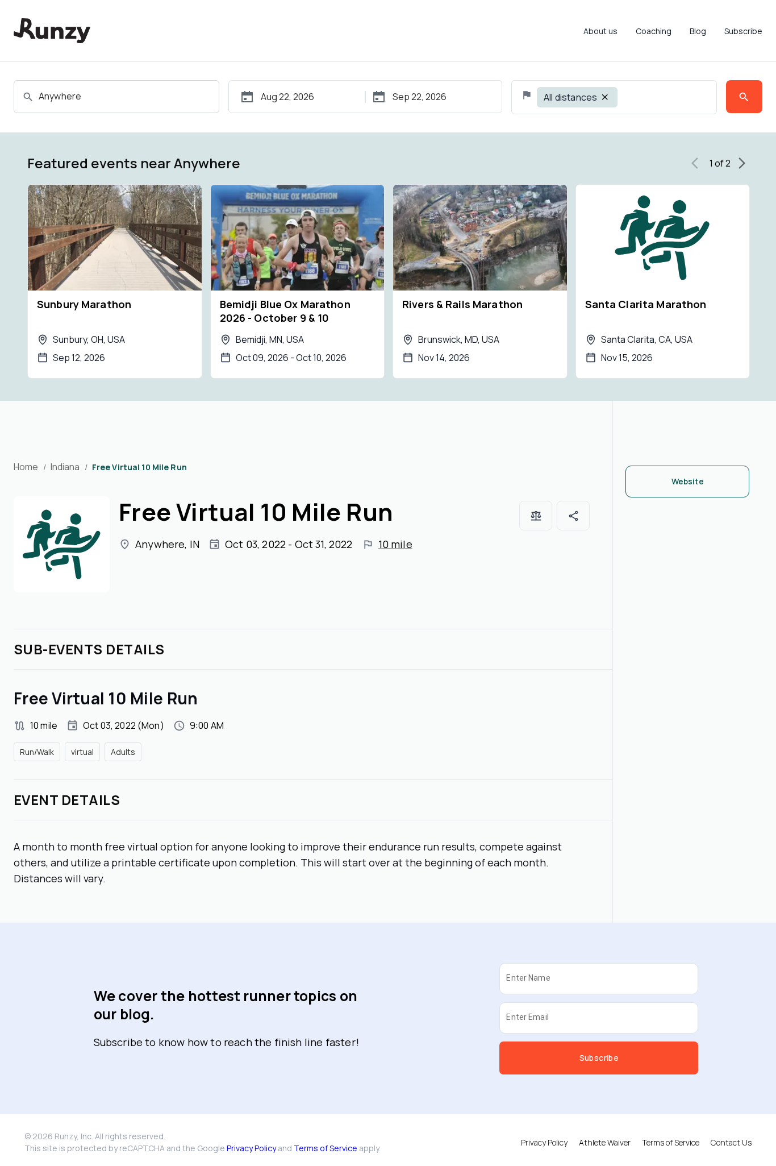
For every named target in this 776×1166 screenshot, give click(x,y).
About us (600, 31)
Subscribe (743, 31)
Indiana (65, 466)
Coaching (653, 31)
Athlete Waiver (605, 1142)
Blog (698, 31)
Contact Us (731, 1142)
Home (26, 466)
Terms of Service (325, 1148)
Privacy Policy (251, 1148)
